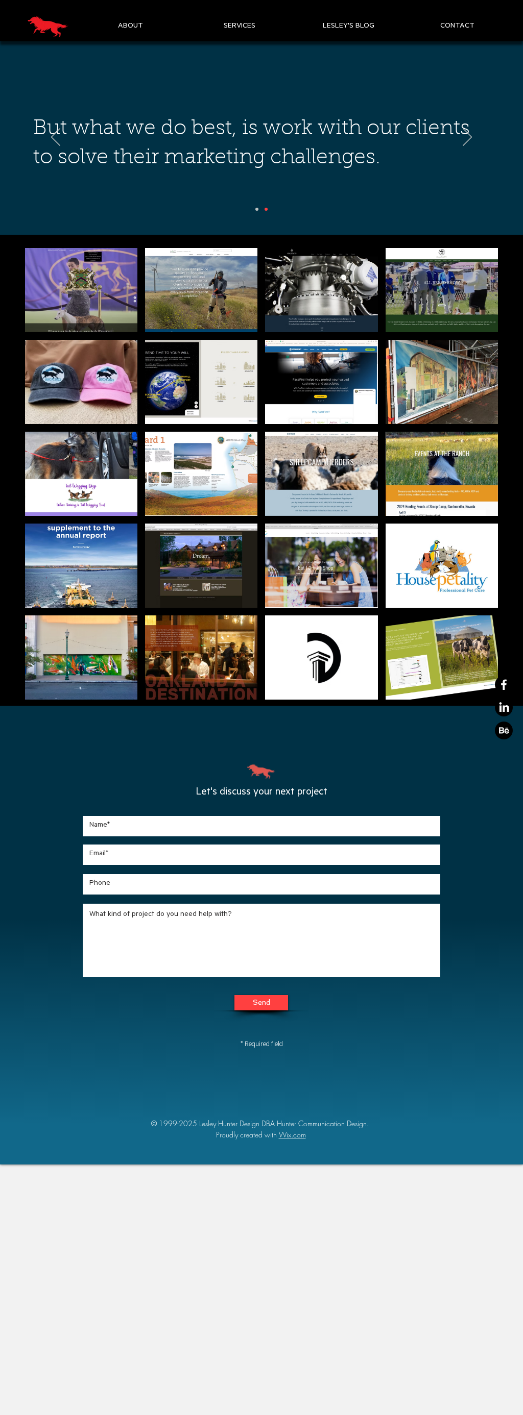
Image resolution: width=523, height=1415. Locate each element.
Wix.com (292, 1134)
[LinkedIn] (504, 707)
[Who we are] (256, 209)
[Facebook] (504, 684)
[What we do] (266, 209)
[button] (130, 26)
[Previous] (55, 137)
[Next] (467, 137)
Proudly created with (247, 1134)
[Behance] (504, 730)
